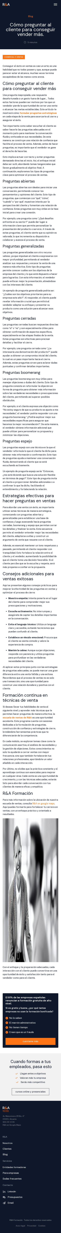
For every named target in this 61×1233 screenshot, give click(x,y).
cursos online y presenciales (30, 1091)
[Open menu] (55, 4)
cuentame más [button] (30, 1041)
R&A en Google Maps (12, 1125)
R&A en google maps (43, 803)
